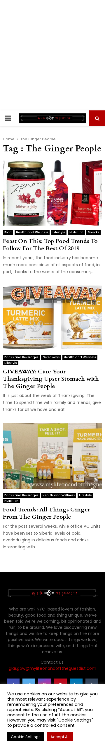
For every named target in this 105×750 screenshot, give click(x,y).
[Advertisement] (52, 55)
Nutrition (76, 232)
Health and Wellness (32, 232)
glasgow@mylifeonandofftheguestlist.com (52, 668)
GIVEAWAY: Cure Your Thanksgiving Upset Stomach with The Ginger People (51, 379)
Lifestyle (58, 232)
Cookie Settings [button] (26, 737)
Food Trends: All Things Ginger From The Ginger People (46, 513)
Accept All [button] (59, 737)
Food (8, 232)
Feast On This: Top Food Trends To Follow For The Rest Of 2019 (50, 244)
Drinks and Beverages (21, 357)
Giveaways (51, 357)
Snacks (93, 232)
